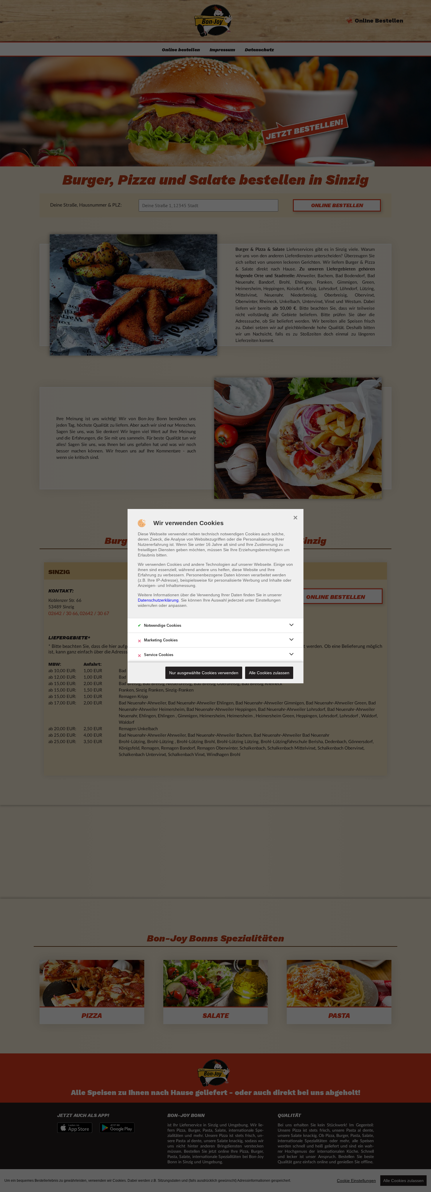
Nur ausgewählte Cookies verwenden (203, 672)
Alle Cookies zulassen (269, 672)
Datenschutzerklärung (158, 600)
